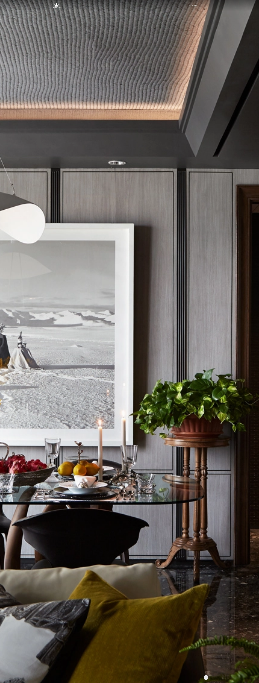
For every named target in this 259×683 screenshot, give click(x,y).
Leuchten (194, 6)
